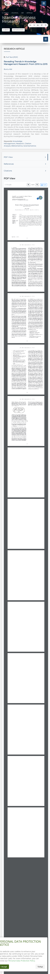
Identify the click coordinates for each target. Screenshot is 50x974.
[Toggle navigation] (43, 3)
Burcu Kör (8, 69)
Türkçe (40, 967)
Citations (8, 171)
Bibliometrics (17, 146)
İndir (44, 185)
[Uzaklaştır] (28, 184)
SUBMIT (6, 30)
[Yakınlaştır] (37, 184)
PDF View (8, 157)
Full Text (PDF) (12, 57)
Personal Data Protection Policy (21, 960)
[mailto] (30, 25)
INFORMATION (18, 30)
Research (20, 143)
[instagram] (45, 25)
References (9, 164)
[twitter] (34, 25)
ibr (22, 13)
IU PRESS (5, 13)
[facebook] (41, 25)
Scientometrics (29, 146)
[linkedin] (37, 25)
